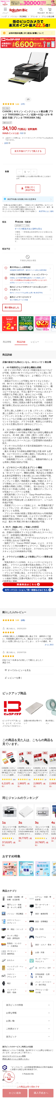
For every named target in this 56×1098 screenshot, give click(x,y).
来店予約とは (44, 211)
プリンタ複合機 (48, 16)
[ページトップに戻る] (51, 1088)
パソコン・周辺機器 (18, 16)
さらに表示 (49, 645)
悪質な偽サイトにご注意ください (15, 1059)
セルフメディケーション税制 (14, 1056)
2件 (23, 620)
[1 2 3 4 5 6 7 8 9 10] (26, 171)
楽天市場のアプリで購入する (28, 151)
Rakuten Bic (18, 11)
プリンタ (34, 16)
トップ (4, 16)
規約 (52, 211)
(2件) (23, 104)
